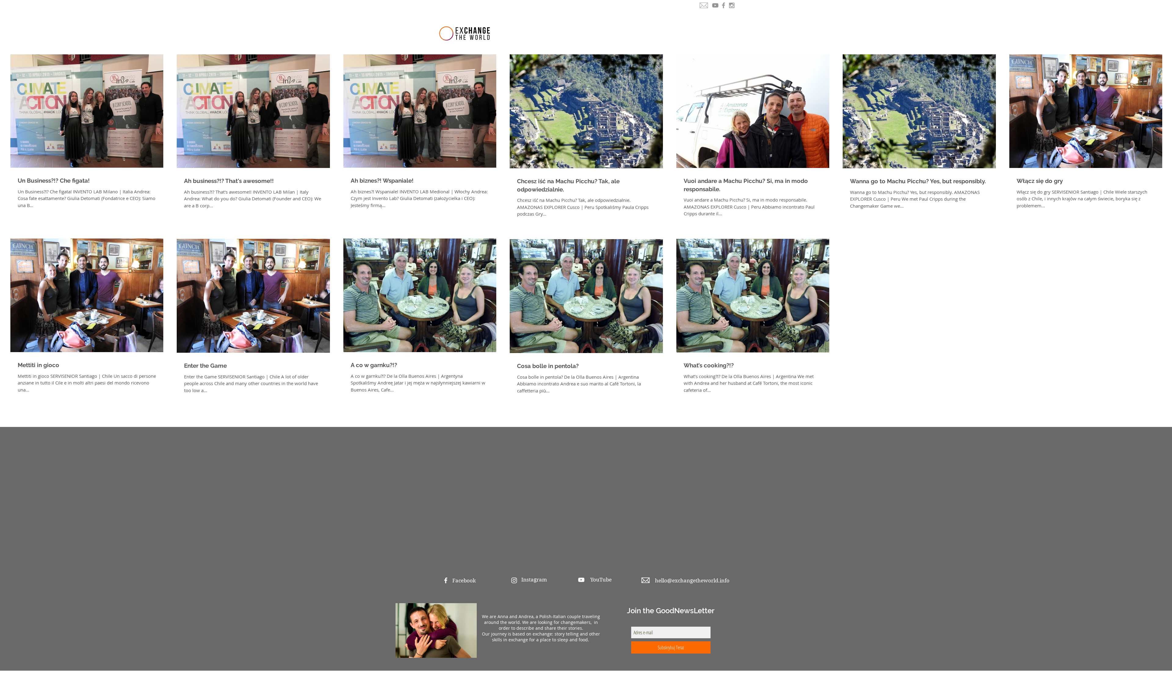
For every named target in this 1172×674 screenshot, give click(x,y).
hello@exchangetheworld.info (692, 580)
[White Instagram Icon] (514, 580)
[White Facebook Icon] (446, 580)
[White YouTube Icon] (581, 580)
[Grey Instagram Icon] (732, 5)
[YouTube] (715, 5)
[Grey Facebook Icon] (723, 5)
